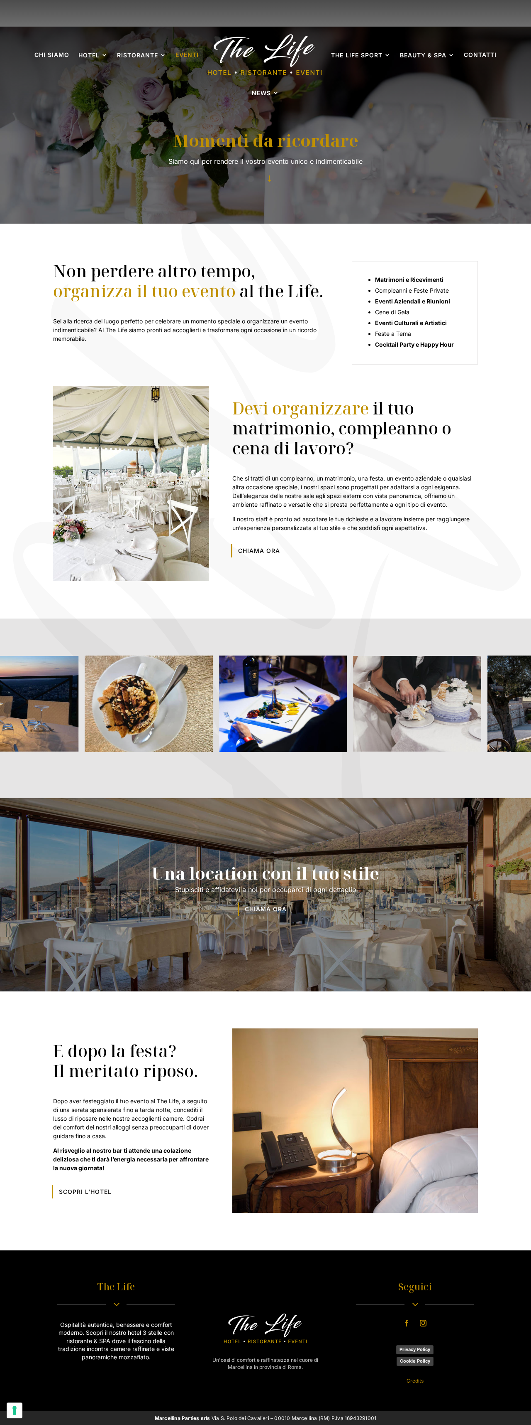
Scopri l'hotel (85, 1191)
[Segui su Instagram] (423, 1323)
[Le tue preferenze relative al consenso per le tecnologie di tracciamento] (14, 1410)
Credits (415, 1381)
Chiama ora (259, 550)
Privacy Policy (414, 1349)
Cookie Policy (415, 1361)
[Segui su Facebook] (406, 1323)
